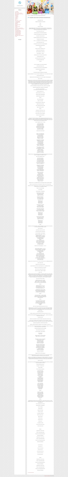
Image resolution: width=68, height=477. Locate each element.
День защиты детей (31, 472)
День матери (17, 14)
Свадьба (16, 25)
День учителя (17, 12)
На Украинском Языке (18, 31)
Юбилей (16, 23)
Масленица (16, 18)
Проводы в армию (17, 26)
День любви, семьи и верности (19, 35)
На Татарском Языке (18, 30)
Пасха (16, 19)
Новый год (16, 15)
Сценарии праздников (47, 475)
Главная (29, 15)
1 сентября (16, 11)
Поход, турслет (17, 29)
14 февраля (16, 16)
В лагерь (16, 27)
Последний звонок (17, 22)
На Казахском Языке (18, 32)
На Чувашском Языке (18, 33)
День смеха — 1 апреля (18, 20)
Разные (16, 36)
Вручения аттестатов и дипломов (19, 28)
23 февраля (16, 17)
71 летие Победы (17, 21)
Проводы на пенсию (17, 34)
